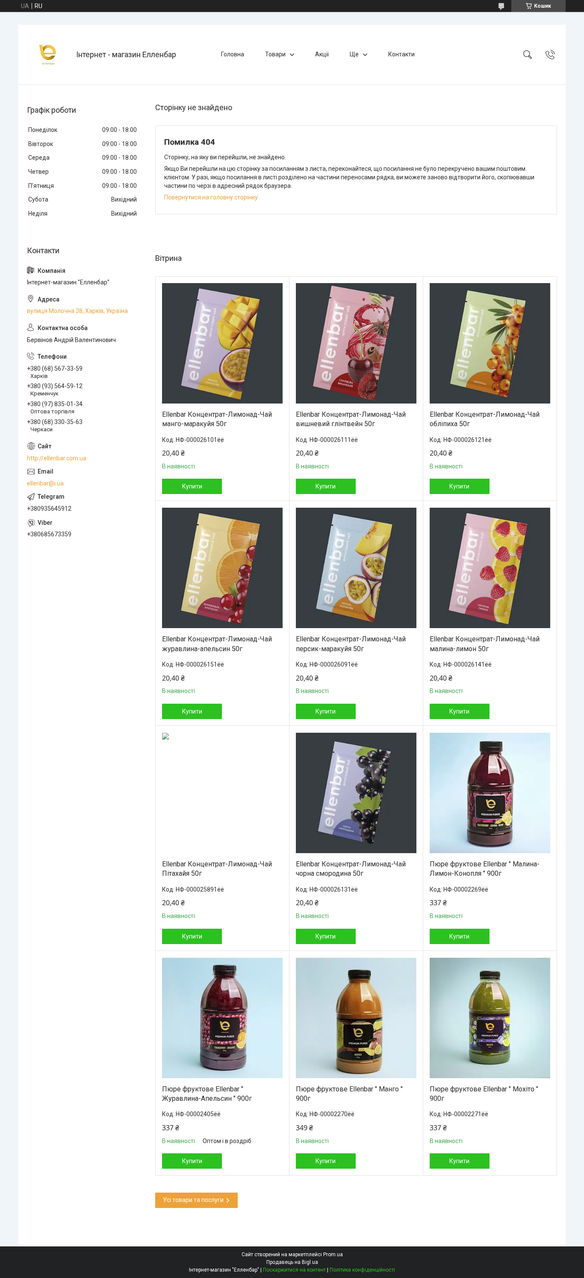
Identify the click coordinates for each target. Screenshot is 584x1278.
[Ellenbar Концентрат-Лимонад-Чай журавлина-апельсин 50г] (222, 568)
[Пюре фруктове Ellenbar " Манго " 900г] (356, 1018)
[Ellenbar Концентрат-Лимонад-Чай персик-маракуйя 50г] (356, 568)
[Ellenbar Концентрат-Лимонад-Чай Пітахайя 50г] (222, 793)
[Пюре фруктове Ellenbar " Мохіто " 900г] (490, 1018)
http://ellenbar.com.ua (56, 458)
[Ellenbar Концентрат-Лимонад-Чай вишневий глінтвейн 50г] (356, 343)
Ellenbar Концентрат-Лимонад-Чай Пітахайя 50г (217, 868)
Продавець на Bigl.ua (292, 1262)
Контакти (401, 54)
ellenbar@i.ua (45, 483)
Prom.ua (333, 1255)
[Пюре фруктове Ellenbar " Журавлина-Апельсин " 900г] (222, 1018)
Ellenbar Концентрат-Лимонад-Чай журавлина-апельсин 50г (217, 643)
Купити (192, 486)
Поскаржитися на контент (294, 1270)
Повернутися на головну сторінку (211, 197)
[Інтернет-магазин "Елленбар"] (48, 54)
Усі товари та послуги (193, 1199)
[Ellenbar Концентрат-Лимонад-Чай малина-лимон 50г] (490, 568)
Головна (232, 54)
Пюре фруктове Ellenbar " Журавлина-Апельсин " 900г (207, 1094)
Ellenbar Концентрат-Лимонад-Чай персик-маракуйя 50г (351, 643)
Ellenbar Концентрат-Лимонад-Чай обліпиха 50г (485, 419)
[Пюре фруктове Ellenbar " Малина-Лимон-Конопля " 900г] (490, 793)
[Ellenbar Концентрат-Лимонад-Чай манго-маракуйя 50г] (222, 343)
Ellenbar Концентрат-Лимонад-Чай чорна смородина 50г (351, 868)
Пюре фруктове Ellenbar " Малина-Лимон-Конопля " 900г (485, 868)
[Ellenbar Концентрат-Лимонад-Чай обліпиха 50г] (490, 343)
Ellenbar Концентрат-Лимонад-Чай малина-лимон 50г (485, 643)
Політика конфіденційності (362, 1270)
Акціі (322, 54)
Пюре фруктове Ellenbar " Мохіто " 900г (484, 1094)
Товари (275, 54)
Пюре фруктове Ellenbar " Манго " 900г (349, 1094)
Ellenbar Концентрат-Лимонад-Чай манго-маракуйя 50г (217, 419)
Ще (354, 54)
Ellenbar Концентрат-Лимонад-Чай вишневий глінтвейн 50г (351, 419)
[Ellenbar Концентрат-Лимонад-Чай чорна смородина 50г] (356, 793)
